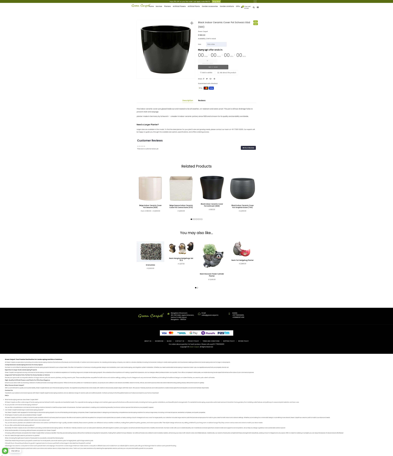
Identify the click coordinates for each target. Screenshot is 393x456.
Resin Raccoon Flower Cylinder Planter (212, 275)
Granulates (150, 265)
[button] (248, 148)
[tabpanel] (150, 196)
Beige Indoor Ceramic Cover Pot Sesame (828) (150, 206)
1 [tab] (191, 219)
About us (147, 341)
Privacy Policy (193, 341)
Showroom (159, 341)
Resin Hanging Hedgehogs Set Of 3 (181, 259)
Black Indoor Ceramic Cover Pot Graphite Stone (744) (243, 206)
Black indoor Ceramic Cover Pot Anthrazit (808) (212, 205)
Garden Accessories (210, 6)
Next (255, 24)
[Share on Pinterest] (214, 79)
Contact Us (179, 341)
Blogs (169, 341)
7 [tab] (201, 219)
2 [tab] (193, 219)
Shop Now (216, 2)
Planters (167, 6)
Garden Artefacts (227, 6)
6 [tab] (200, 219)
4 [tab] (196, 219)
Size (199, 44)
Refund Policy (243, 341)
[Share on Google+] (211, 79)
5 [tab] (198, 219)
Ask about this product (228, 73)
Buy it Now (213, 67)
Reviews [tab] (202, 100)
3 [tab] (194, 219)
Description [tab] (187, 100)
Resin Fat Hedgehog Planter (243, 260)
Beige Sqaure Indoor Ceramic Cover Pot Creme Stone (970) (181, 206)
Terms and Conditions (211, 341)
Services (159, 6)
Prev (255, 21)
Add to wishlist (207, 73)
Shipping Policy (229, 341)
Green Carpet (194, 347)
